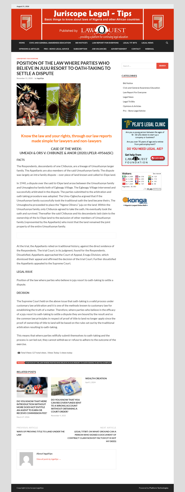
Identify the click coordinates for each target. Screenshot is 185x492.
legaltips (40, 78)
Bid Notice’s (81, 43)
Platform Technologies (158, 488)
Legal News (147, 43)
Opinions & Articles (29, 49)
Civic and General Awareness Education (50, 43)
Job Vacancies (99, 49)
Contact (136, 49)
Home (22, 43)
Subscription (80, 49)
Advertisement (119, 49)
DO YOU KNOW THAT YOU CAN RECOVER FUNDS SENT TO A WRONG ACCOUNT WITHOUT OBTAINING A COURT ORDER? (66, 405)
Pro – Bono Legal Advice (56, 49)
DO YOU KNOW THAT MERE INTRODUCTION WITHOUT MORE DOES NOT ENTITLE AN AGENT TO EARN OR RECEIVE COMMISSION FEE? (32, 407)
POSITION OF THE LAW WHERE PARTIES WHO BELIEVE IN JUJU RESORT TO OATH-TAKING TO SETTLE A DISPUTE (68, 363)
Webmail (149, 49)
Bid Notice (128, 83)
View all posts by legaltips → (48, 459)
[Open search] (167, 43)
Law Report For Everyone (105, 43)
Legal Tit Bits (130, 43)
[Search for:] (145, 66)
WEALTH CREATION (96, 378)
